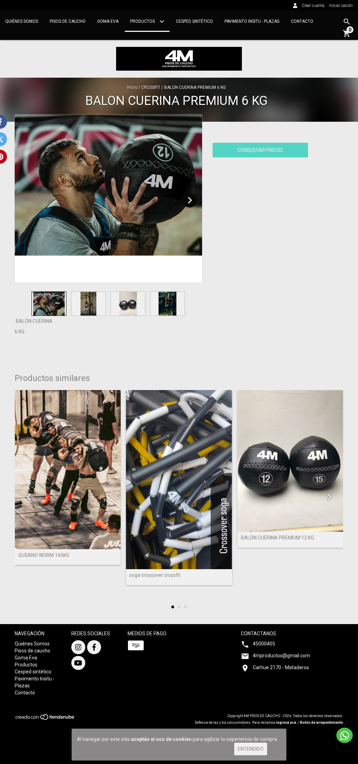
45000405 (264, 643)
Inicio (132, 87)
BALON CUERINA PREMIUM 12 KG (277, 537)
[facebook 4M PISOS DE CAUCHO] (94, 647)
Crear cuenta (313, 5)
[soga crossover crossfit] (179, 479)
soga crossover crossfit (154, 575)
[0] (347, 36)
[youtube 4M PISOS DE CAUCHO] (78, 663)
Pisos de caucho (68, 21)
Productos (143, 21)
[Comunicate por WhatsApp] (344, 735)
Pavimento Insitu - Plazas (251, 21)
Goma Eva (108, 21)
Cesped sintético (194, 21)
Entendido (251, 749)
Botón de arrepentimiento (321, 722)
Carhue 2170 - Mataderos (281, 667)
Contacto (302, 21)
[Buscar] (347, 22)
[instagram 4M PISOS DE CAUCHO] (78, 647)
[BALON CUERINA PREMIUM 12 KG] (290, 461)
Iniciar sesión (341, 5)
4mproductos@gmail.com (281, 655)
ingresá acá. (286, 722)
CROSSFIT (150, 87)
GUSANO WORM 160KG (43, 555)
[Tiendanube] (45, 719)
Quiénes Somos (21, 21)
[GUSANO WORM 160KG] (68, 469)
